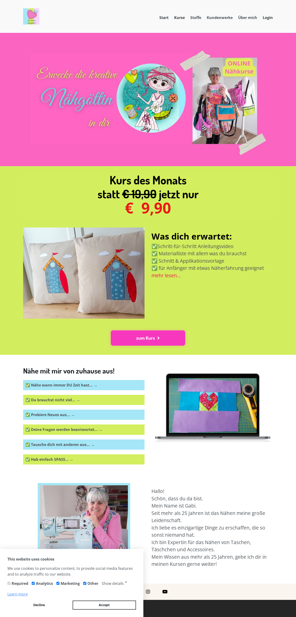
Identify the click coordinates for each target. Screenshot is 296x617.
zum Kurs (146, 338)
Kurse (179, 17)
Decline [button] (39, 605)
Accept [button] (104, 605)
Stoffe (195, 17)
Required (20, 583)
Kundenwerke (220, 17)
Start (164, 17)
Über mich (247, 17)
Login (268, 17)
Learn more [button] (17, 594)
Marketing (70, 583)
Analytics (44, 583)
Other (92, 583)
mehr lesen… (166, 275)
